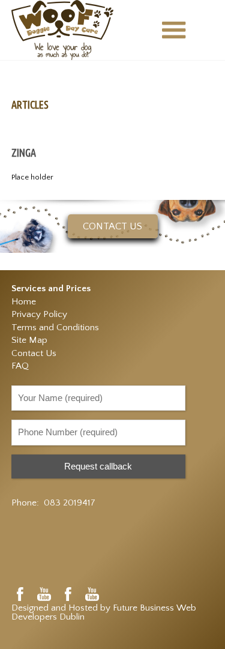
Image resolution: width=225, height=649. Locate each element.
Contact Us (33, 353)
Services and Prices (51, 288)
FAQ (20, 366)
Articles (30, 104)
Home (23, 302)
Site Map (29, 340)
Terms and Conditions (55, 327)
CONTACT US (112, 226)
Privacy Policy (39, 314)
